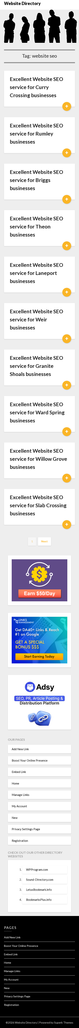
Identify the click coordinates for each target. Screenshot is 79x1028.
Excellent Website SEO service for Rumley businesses (36, 133)
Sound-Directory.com (39, 879)
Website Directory (22, 3)
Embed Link (19, 772)
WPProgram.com (37, 869)
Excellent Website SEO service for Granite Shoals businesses (36, 366)
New (14, 817)
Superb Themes (63, 1022)
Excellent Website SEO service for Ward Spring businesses (37, 412)
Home (15, 783)
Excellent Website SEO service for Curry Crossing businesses (36, 87)
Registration (20, 840)
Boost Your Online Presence (30, 760)
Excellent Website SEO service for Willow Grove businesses (38, 458)
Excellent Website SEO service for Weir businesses (36, 319)
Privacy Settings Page (26, 829)
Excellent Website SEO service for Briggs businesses (36, 180)
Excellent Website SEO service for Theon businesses (36, 226)
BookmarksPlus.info (39, 899)
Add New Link (20, 749)
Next (44, 541)
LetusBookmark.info (39, 889)
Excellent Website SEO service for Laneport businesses (36, 273)
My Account (19, 806)
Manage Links (20, 794)
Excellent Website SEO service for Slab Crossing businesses (38, 505)
